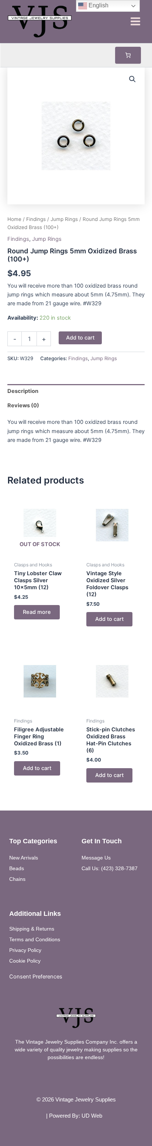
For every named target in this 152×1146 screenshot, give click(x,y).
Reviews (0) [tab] (23, 405)
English (97, 5)
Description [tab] (22, 391)
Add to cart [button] (109, 619)
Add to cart (80, 337)
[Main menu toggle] (135, 21)
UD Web (92, 1116)
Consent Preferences (35, 976)
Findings (36, 219)
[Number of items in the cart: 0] (128, 55)
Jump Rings (64, 219)
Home (14, 219)
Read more (37, 612)
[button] (132, 79)
